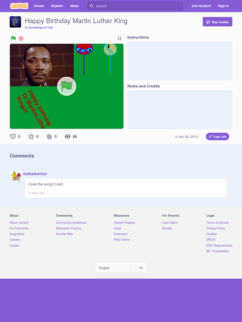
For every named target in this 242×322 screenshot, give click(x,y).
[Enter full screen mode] (120, 38)
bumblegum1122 (41, 27)
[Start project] (13, 38)
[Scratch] (19, 6)
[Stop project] (21, 38)
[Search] (91, 6)
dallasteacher (35, 173)
